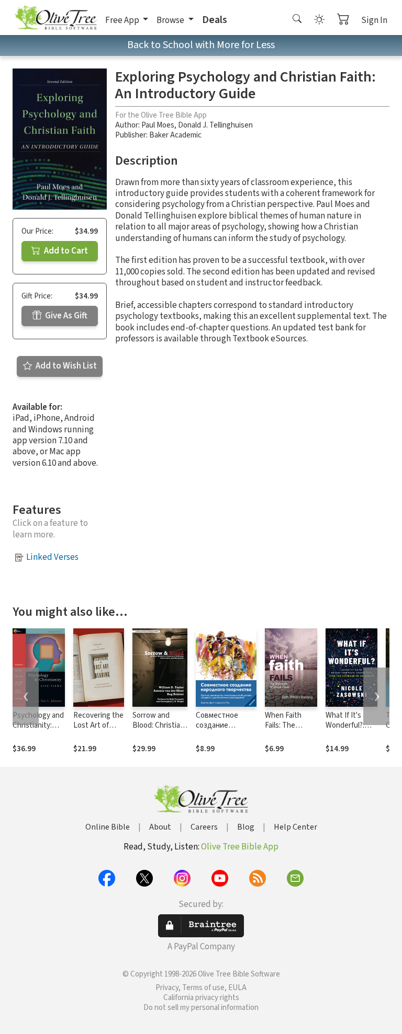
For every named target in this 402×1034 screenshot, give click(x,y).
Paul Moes (157, 125)
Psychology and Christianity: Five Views (38, 725)
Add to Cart (65, 251)
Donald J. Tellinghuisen (215, 125)
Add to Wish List (65, 366)
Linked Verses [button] (52, 557)
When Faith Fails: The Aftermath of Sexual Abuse (287, 730)
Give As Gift (65, 315)
